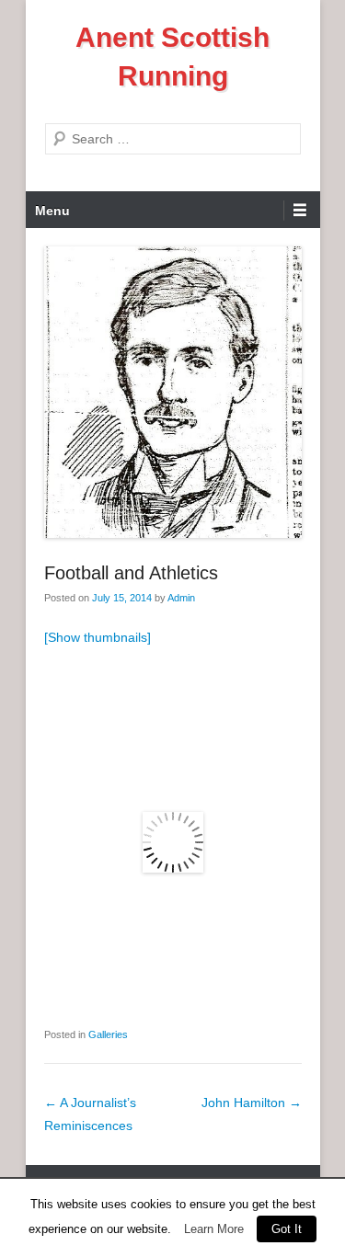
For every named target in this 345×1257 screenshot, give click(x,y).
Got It (286, 1229)
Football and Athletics (131, 573)
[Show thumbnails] (97, 637)
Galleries (108, 1034)
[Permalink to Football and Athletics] (173, 392)
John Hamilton (251, 1102)
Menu (52, 210)
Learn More (214, 1229)
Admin (181, 597)
